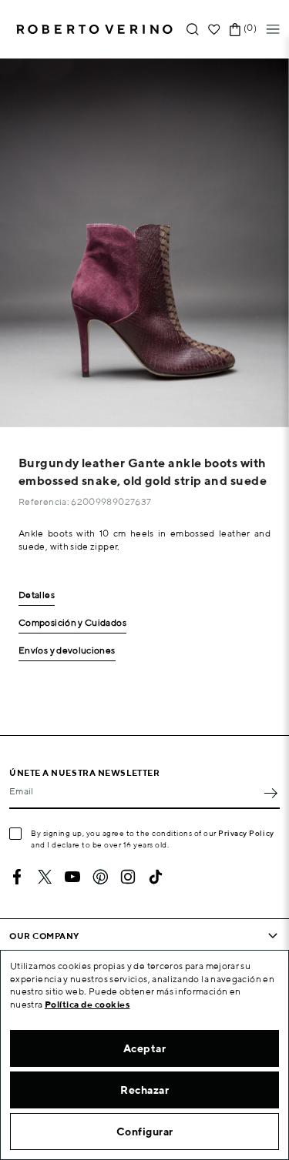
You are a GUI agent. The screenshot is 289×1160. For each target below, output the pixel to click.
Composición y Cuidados (72, 623)
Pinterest (100, 876)
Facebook (17, 876)
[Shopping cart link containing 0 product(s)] (235, 29)
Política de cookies (87, 1004)
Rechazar (144, 1090)
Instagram (128, 876)
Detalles (36, 595)
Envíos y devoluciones (67, 651)
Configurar (144, 1131)
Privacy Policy (246, 832)
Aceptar (144, 1048)
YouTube (72, 876)
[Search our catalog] (193, 29)
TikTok (155, 876)
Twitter (44, 876)
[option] (144, 243)
